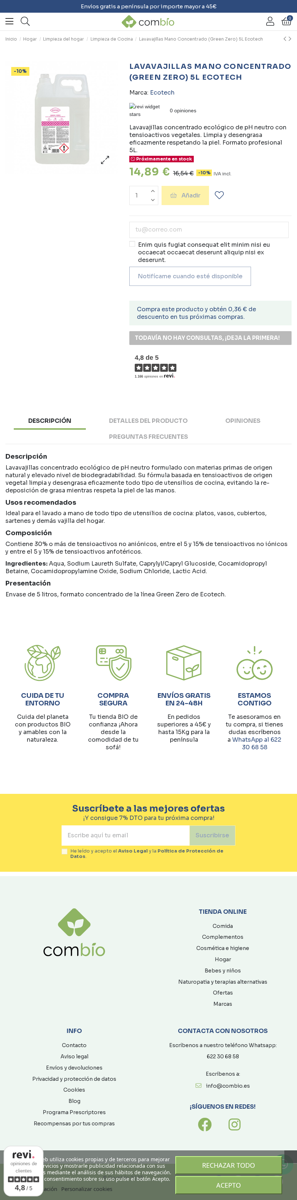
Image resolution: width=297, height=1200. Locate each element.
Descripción (49, 421)
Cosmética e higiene (222, 948)
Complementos (222, 937)
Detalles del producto (148, 421)
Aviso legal (74, 1056)
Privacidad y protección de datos (74, 1079)
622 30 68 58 (223, 1056)
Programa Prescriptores (74, 1112)
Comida (223, 926)
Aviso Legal (133, 851)
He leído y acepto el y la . (146, 854)
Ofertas (223, 992)
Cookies (74, 1090)
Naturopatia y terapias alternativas (222, 982)
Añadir (191, 195)
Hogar (223, 959)
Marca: (138, 92)
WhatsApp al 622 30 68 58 (256, 743)
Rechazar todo (228, 1165)
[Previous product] (285, 39)
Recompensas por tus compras (74, 1123)
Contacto (74, 1045)
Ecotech (162, 92)
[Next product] (290, 39)
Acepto (228, 1185)
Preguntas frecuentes (148, 437)
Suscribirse (212, 835)
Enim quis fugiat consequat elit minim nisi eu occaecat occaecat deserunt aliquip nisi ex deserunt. (204, 252)
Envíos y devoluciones (74, 1067)
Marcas (222, 1004)
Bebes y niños (223, 970)
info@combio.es (228, 1086)
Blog (74, 1101)
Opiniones (242, 421)
